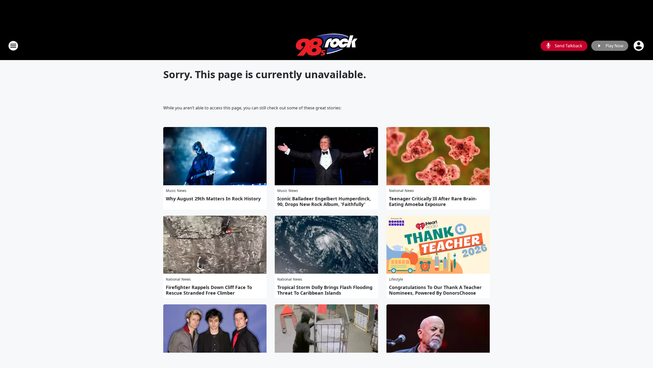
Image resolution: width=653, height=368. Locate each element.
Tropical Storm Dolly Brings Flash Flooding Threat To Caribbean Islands (324, 290)
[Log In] (639, 46)
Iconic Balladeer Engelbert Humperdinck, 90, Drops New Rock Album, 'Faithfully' (324, 201)
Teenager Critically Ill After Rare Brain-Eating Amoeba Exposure (433, 201)
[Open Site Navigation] (13, 46)
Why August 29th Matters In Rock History (213, 198)
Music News (176, 190)
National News (401, 190)
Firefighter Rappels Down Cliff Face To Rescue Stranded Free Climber (209, 290)
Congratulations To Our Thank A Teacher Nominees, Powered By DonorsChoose (435, 290)
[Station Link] (326, 45)
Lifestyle (396, 279)
